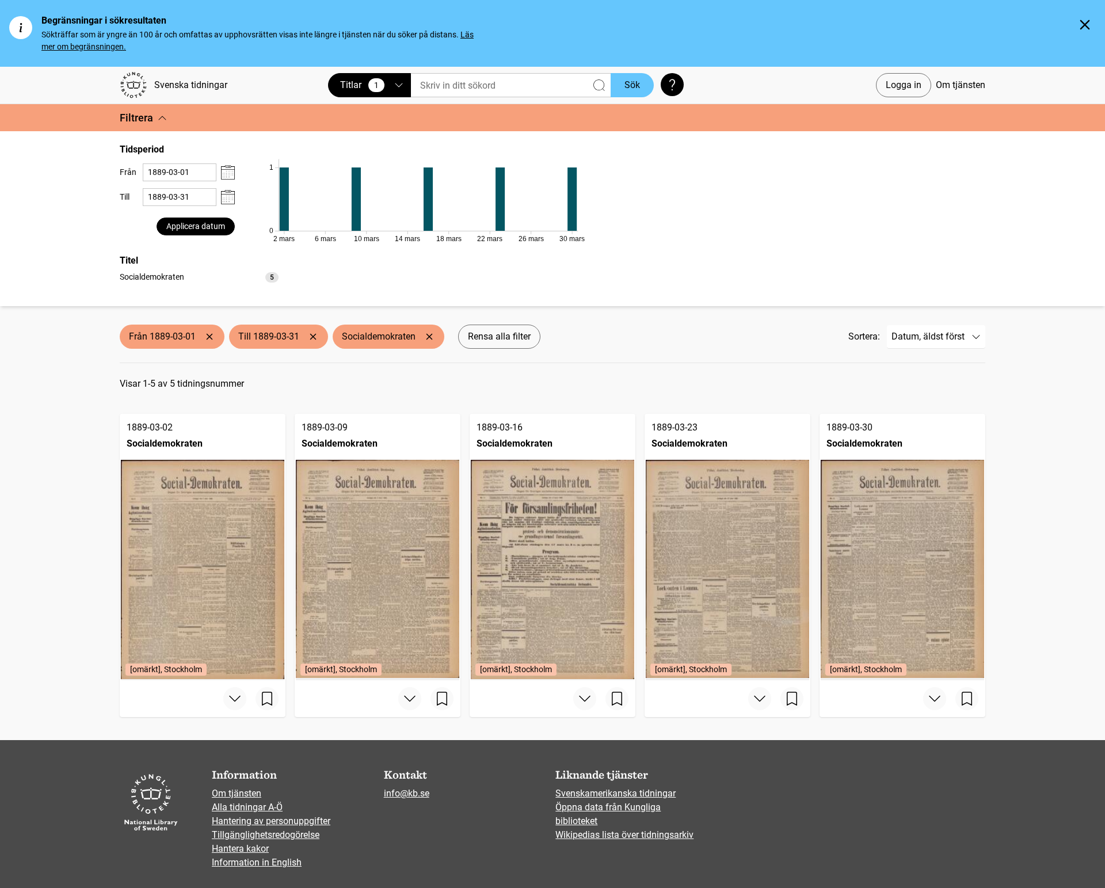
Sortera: (864, 336)
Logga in (903, 84)
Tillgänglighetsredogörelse (265, 834)
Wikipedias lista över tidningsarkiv (624, 834)
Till (124, 196)
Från (128, 172)
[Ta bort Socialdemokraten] (429, 337)
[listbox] (199, 276)
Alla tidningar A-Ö (247, 807)
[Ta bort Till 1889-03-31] (313, 337)
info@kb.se (406, 793)
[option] (199, 277)
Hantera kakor (240, 848)
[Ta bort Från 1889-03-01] (209, 337)
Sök (632, 84)
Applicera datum (195, 226)
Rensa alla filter (499, 336)
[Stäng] (1085, 25)
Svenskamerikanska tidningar (615, 793)
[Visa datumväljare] (228, 172)
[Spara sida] (267, 698)
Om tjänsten (960, 84)
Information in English (257, 862)
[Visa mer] (234, 698)
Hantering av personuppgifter (271, 820)
